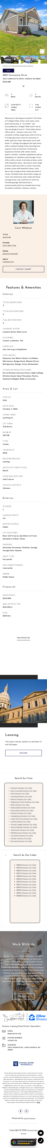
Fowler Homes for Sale (21, 838)
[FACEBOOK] (20, 1111)
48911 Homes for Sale (26, 884)
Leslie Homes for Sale (20, 821)
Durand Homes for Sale (21, 841)
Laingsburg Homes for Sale (23, 816)
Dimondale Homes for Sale (23, 807)
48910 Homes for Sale (26, 867)
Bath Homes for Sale (20, 805)
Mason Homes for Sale (21, 799)
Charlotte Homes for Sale (22, 830)
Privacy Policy (33, 1130)
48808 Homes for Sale (26, 895)
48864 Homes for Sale (26, 865)
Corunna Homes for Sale (22, 835)
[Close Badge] (36, 1139)
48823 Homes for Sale (26, 870)
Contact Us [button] (23, 996)
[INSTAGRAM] (26, 1111)
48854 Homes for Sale (26, 887)
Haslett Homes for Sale (21, 788)
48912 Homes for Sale (26, 873)
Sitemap (23, 1133)
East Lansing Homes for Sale (24, 791)
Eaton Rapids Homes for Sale (24, 827)
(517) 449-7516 (9, 245)
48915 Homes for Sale (26, 893)
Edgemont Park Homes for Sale (25, 802)
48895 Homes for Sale (26, 890)
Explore (24, 753)
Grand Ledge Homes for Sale (24, 824)
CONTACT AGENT (23, 269)
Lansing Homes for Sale (21, 796)
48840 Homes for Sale (26, 876)
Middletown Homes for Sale (23, 833)
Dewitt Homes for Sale (21, 813)
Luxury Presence (29, 1118)
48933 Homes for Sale (26, 881)
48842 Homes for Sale (26, 879)
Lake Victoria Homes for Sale (24, 819)
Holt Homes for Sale (20, 793)
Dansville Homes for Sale (22, 810)
